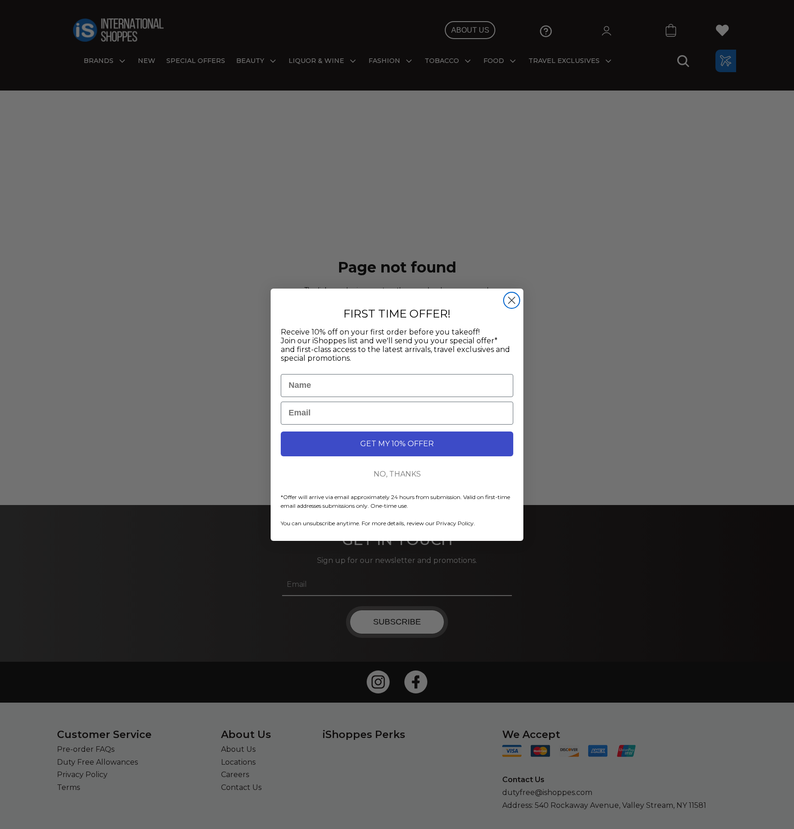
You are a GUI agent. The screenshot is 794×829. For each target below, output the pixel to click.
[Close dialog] (512, 300)
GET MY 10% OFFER (397, 443)
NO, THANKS (397, 474)
